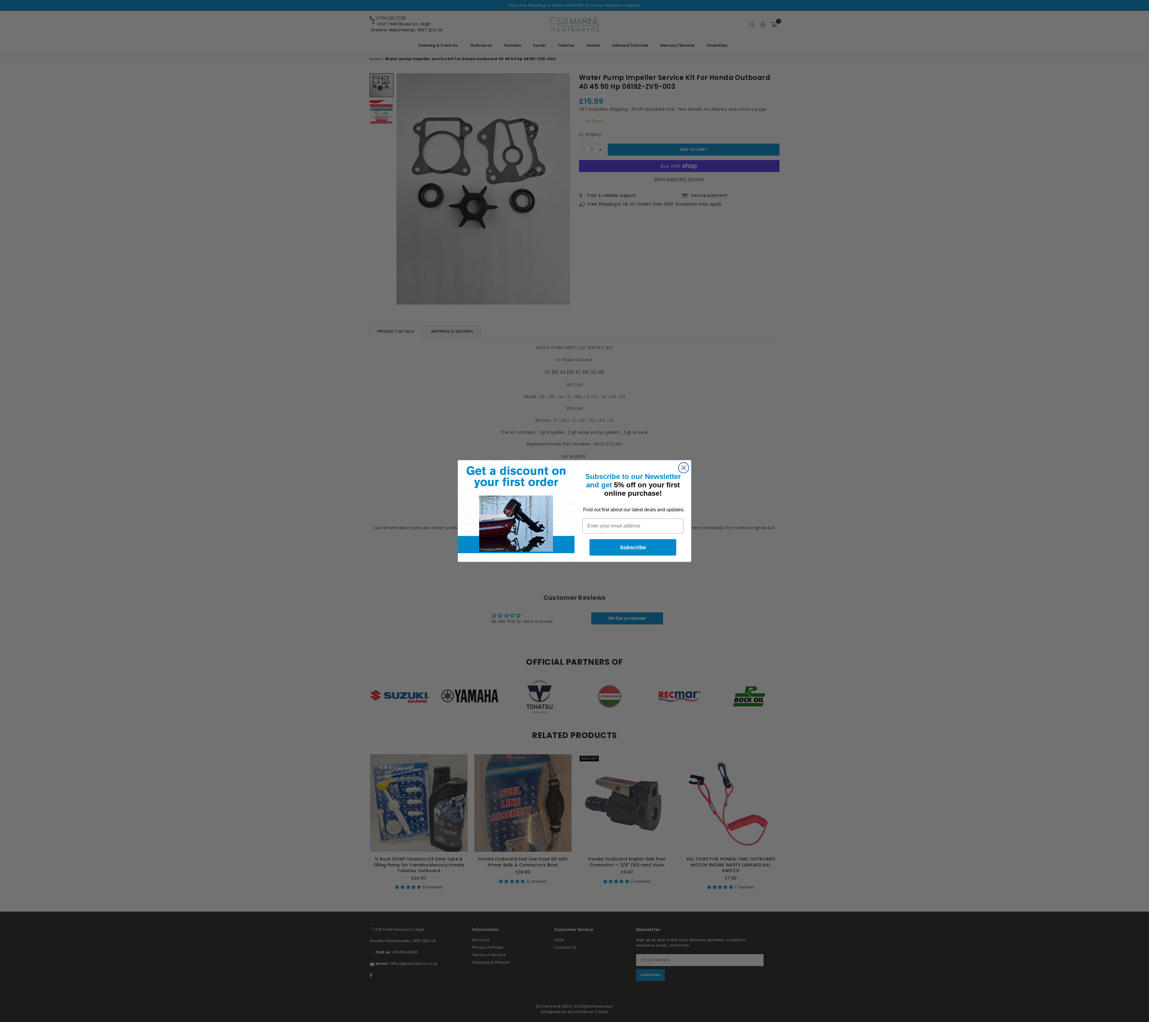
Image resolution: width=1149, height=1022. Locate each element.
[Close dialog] (683, 468)
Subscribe (633, 547)
